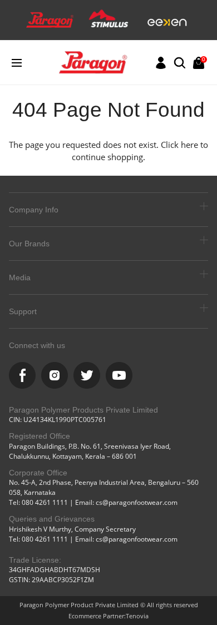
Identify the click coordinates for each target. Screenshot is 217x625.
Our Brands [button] (29, 243)
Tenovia (137, 616)
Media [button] (20, 277)
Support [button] (23, 311)
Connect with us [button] (37, 345)
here (189, 144)
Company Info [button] (33, 209)
